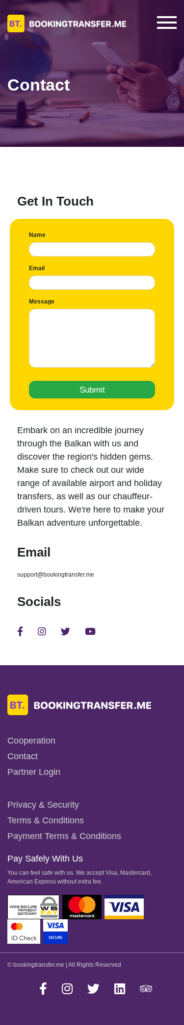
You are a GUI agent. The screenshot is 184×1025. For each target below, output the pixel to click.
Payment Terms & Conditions (64, 836)
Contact (22, 756)
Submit (92, 390)
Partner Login (33, 772)
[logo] (79, 704)
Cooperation (31, 740)
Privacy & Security (43, 805)
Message (41, 301)
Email (37, 268)
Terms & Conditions (45, 820)
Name (37, 235)
